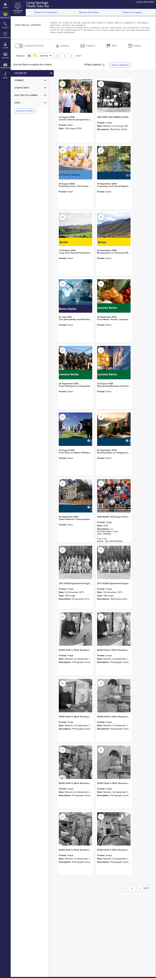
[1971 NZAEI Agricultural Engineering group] (75, 562)
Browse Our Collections (46, 12)
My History (5, 37)
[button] (88, 46)
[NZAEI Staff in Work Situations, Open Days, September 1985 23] (75, 695)
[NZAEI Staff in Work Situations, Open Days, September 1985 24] (114, 629)
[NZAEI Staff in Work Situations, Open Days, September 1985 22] (114, 695)
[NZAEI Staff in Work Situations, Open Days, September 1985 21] (75, 762)
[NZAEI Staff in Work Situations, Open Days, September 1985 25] (75, 629)
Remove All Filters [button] (120, 65)
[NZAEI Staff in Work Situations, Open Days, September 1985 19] (75, 829)
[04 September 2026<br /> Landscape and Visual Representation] (114, 162)
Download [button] (62, 45)
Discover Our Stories (89, 12)
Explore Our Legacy (132, 12)
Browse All (5, 17)
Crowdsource (5, 68)
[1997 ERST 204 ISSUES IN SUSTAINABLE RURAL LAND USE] (114, 96)
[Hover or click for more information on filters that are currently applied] (103, 65)
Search (5, 27)
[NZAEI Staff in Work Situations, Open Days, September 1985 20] (114, 762)
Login (5, 48)
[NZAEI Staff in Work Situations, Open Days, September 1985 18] (114, 829)
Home (5, 7)
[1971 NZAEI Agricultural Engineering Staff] (114, 562)
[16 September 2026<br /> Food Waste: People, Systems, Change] (114, 296)
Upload (5, 58)
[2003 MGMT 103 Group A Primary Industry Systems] (114, 495)
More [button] (5, 78)
